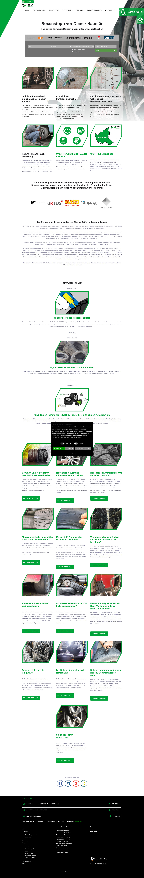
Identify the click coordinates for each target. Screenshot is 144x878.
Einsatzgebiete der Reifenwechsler (65, 826)
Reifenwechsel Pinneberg (63, 837)
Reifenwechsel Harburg (62, 852)
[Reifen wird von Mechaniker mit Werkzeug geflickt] (106, 652)
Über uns (24, 843)
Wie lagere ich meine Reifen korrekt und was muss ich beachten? (104, 539)
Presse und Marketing (31, 855)
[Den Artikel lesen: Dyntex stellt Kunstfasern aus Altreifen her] (72, 352)
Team (26, 846)
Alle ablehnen (80, 448)
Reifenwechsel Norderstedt (63, 832)
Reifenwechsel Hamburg (62, 830)
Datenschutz (74, 453)
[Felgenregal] (38, 652)
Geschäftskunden (26, 861)
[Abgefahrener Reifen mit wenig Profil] (38, 585)
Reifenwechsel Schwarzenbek (64, 843)
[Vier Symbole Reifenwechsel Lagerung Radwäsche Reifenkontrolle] (72, 136)
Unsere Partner (29, 853)
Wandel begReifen (30, 849)
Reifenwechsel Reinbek (62, 850)
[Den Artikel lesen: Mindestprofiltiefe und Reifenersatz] (72, 302)
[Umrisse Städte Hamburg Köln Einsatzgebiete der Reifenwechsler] (106, 136)
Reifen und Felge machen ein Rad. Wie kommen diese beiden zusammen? (105, 606)
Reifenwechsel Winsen (62, 841)
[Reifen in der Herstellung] (72, 652)
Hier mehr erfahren (30, 498)
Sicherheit (28, 837)
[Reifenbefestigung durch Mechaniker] (72, 716)
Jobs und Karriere (30, 857)
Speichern (70, 448)
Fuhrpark (27, 851)
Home (23, 826)
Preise (23, 829)
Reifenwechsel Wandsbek (63, 847)
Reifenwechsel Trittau (62, 845)
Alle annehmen (58, 448)
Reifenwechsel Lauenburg (63, 839)
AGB (91, 829)
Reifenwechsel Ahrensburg (63, 835)
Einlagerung (25, 840)
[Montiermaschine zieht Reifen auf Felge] (106, 585)
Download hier (78, 821)
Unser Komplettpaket (30, 835)
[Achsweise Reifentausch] (72, 585)
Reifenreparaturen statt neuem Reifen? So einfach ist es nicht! (106, 673)
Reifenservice (25, 831)
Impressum (69, 453)
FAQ (23, 863)
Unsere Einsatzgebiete (101, 154)
